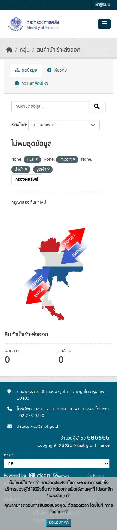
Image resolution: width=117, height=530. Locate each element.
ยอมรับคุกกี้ (59, 522)
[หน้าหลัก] (9, 50)
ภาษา (9, 455)
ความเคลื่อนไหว (34, 83)
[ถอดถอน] (37, 159)
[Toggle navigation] (104, 24)
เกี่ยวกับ (59, 70)
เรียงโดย (18, 125)
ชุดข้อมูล (29, 70)
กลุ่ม (25, 50)
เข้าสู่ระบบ (102, 5)
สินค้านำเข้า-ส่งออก (58, 50)
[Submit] (97, 106)
